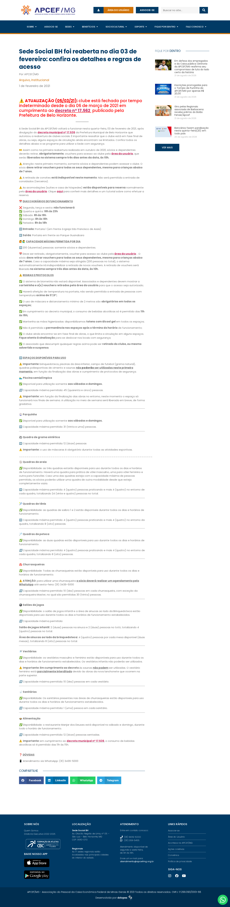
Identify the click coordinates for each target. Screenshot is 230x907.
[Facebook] (176, 876)
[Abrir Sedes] (73, 26)
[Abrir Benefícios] (97, 26)
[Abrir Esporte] (146, 26)
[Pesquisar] (204, 10)
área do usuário (122, 153)
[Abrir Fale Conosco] (205, 26)
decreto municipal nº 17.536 (56, 132)
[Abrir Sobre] (36, 26)
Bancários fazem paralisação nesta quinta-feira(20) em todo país (191, 130)
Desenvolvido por (111, 897)
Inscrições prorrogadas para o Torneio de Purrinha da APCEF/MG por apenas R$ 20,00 (190, 89)
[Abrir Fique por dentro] (177, 26)
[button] (31, 780)
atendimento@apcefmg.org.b (136, 861)
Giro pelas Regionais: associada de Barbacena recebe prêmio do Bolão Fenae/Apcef (189, 111)
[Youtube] (184, 876)
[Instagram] (169, 876)
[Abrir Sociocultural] (126, 26)
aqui (60, 191)
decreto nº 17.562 (72, 110)
